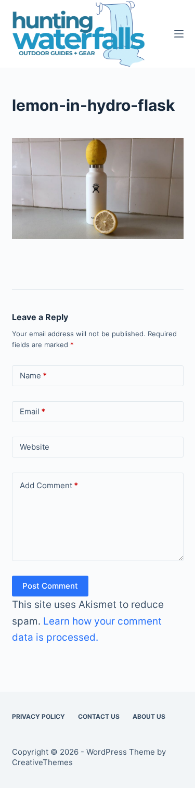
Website (34, 447)
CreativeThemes (42, 762)
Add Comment (49, 485)
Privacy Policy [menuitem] (38, 716)
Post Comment (50, 586)
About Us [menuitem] (149, 716)
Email (32, 411)
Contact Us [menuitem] (99, 716)
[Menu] (179, 34)
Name (33, 375)
